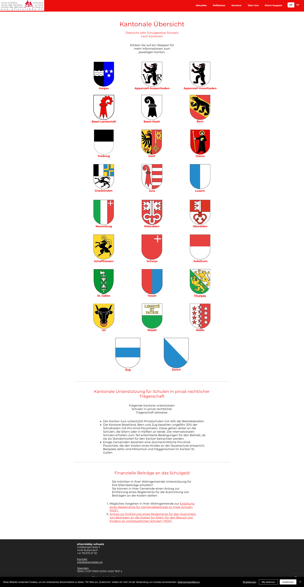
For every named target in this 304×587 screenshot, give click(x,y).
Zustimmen (288, 582)
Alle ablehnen (268, 582)
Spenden (83, 568)
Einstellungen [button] (249, 582)
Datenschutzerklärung (189, 582)
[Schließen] (300, 581)
